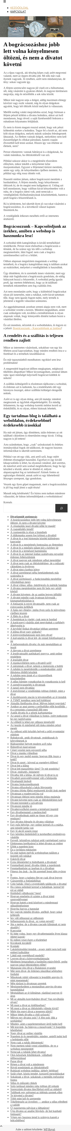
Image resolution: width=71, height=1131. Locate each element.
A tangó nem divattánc (22, 687)
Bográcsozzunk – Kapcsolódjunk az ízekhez (37, 328)
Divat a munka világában (24, 753)
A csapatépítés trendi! (22, 529)
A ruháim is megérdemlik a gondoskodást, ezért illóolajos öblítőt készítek (36, 671)
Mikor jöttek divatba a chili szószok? (30, 1014)
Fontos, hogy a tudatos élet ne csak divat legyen (36, 877)
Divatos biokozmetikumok (24, 784)
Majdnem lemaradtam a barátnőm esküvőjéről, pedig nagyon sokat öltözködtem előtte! (38, 963)
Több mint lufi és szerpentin (25, 1098)
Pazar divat (16, 1061)
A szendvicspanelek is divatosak (27, 684)
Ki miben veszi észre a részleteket (28, 939)
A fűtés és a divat (19, 616)
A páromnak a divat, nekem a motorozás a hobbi (36, 666)
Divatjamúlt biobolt (20, 781)
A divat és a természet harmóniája (28, 550)
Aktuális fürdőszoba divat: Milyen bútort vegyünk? (38, 703)
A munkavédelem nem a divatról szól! (31, 662)
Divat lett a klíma (19, 765)
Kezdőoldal (19, 8)
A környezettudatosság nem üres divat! (31, 634)
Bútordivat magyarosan (23, 746)
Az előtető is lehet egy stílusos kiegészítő (32, 722)
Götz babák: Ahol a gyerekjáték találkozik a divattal (38, 883)
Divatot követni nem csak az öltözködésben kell (36, 799)
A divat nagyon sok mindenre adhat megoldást (35, 560)
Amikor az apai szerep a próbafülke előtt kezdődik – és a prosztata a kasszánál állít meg (38, 708)
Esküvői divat (17, 858)
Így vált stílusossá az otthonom (27, 918)
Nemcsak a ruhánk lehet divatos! (28, 1051)
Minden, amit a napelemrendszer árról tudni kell (36, 1023)
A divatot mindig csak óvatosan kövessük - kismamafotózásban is (33, 599)
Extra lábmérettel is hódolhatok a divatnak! (33, 862)
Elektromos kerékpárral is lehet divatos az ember (36, 843)
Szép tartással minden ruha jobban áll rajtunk (34, 1086)
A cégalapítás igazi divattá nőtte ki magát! (32, 526)
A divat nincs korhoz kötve (25, 569)
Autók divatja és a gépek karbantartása (31, 712)
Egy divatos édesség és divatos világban (32, 821)
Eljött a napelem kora (21, 846)
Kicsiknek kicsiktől (20, 943)
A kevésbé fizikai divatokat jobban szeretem (34, 628)
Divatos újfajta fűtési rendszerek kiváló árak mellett (38, 790)
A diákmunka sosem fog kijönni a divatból (33, 535)
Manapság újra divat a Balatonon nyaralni (33, 967)
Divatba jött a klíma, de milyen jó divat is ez (34, 774)
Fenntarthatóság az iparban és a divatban (32, 868)
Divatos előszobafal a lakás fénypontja (31, 787)
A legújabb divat (19, 659)
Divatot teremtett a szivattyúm (26, 802)
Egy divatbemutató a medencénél (28, 812)
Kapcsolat (18, 11)
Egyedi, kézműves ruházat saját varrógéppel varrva (38, 840)
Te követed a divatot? (22, 1095)
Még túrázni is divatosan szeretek (28, 983)
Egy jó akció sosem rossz (24, 830)
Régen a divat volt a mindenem (27, 1064)
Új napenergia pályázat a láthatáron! (29, 1107)
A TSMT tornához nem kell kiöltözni (30, 700)
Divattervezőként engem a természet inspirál (34, 809)
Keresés (7, 502)
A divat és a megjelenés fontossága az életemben (36, 544)
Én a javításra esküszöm (23, 849)
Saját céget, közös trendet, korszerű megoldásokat (37, 1073)
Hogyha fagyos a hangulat (24, 908)
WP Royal (49, 1129)
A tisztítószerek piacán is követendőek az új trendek (38, 697)
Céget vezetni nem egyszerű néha (28, 750)
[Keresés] (61, 508)
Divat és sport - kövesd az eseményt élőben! (34, 762)
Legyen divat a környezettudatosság (29, 958)
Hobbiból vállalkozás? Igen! (25, 893)
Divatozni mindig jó (21, 806)
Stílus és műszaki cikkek (23, 1083)
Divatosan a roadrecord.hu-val (26, 793)
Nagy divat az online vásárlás (26, 1033)
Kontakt (14, 946)
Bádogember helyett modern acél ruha (31, 743)
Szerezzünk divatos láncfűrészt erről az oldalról (36, 1089)
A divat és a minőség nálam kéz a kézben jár (34, 547)
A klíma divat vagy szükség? (26, 631)
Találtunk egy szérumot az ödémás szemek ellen (36, 1092)
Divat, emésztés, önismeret (24, 771)
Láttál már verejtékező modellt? (27, 955)
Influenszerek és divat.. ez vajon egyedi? (32, 921)
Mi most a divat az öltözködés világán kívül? (34, 1008)
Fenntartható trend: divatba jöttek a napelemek (35, 865)
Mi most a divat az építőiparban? (28, 1005)
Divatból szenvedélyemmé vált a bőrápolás (33, 778)
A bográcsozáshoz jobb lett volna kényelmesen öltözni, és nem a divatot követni (35, 521)
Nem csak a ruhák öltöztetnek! (26, 1042)
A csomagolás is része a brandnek (28, 532)
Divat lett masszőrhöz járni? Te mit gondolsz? (35, 768)
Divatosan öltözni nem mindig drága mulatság (35, 796)
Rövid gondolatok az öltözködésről (29, 1067)
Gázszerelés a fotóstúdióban (25, 880)
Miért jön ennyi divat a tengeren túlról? (31, 1011)
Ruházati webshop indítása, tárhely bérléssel (34, 1070)
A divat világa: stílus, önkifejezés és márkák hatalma (38, 585)
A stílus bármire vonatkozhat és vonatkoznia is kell (37, 681)
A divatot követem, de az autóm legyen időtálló (36, 594)
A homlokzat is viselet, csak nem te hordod (33, 619)
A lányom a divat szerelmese (25, 650)
